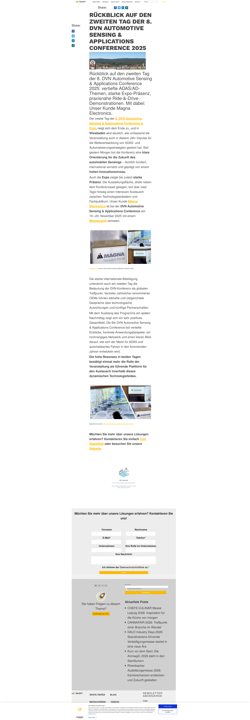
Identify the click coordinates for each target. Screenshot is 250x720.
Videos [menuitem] (115, 701)
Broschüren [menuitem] (97, 701)
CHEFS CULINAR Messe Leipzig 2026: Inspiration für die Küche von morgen (146, 613)
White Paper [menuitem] (97, 694)
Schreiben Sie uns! (101, 614)
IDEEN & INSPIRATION (127, 2)
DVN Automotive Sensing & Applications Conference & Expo (119, 424)
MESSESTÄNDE (96, 2)
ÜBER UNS (137, 2)
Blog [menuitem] (113, 694)
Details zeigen (91, 717)
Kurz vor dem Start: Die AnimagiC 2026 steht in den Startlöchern (146, 656)
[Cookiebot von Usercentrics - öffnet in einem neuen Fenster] (79, 717)
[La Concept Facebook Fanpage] (95, 585)
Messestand (98, 221)
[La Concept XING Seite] (102, 585)
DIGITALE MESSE (115, 2)
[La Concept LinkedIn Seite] (106, 585)
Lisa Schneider (106, 68)
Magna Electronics (94, 268)
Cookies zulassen (168, 706)
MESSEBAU (105, 2)
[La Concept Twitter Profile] (99, 585)
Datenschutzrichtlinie (132, 567)
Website (95, 448)
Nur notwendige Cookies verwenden (167, 711)
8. (103, 424)
